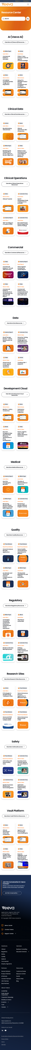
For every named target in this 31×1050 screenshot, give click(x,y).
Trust (2, 1004)
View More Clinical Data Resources (15, 114)
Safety (3, 954)
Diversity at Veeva (6, 1000)
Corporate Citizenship (7, 997)
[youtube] (5, 1031)
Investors (3, 1002)
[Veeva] (14, 4)
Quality (3, 956)
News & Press (19, 979)
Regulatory (4, 951)
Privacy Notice (4, 1039)
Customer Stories (21, 971)
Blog (17, 981)
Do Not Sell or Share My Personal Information (12, 1036)
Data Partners (5, 983)
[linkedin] (2, 1031)
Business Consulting (21, 949)
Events (18, 976)
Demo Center (8, 925)
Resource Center (21, 974)
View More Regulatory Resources (14, 606)
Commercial (4, 961)
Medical (3, 959)
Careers (3, 1007)
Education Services (21, 951)
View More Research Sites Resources (14, 679)
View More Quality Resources (14, 535)
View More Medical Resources (14, 467)
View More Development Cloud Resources (15, 394)
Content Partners (6, 979)
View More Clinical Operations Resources (14, 184)
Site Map (3, 1044)
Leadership (4, 991)
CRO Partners (5, 981)
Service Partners (5, 971)
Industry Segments (6, 964)
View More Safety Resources (14, 747)
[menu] (18, 1)
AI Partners (4, 976)
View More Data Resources (14, 323)
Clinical (3, 949)
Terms (3, 1041)
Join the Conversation (11, 893)
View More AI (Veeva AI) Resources (14, 42)
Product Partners (5, 974)
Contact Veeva (9, 929)
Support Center (9, 933)
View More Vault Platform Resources (14, 816)
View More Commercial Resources (14, 252)
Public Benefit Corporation (5, 994)
